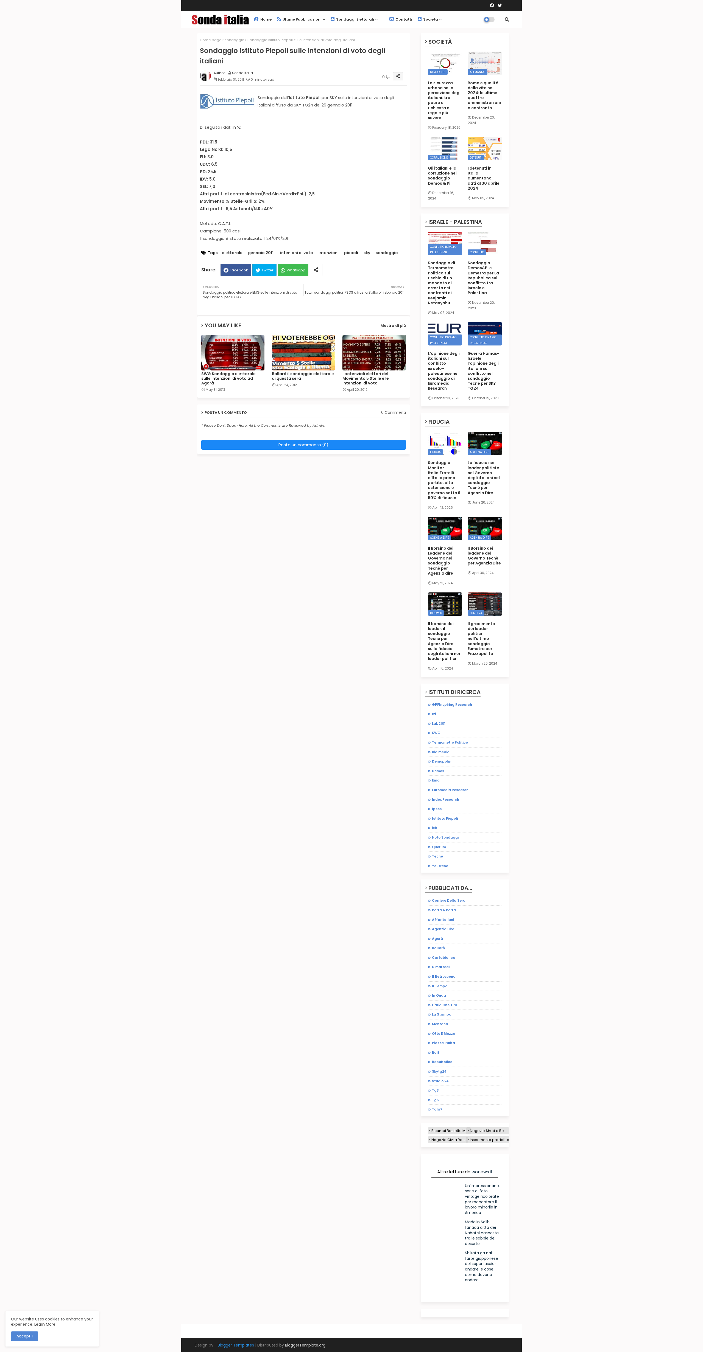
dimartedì (441, 967)
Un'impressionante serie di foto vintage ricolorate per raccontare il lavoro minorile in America (483, 1199)
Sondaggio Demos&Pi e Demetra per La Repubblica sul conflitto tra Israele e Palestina (483, 277)
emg (436, 780)
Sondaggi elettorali (354, 19)
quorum (439, 847)
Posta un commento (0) (303, 445)
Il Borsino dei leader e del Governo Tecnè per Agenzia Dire (484, 556)
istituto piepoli (445, 818)
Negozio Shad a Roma (489, 1130)
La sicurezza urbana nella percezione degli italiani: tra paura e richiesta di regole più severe (445, 100)
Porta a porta (444, 910)
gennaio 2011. (261, 252)
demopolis (441, 761)
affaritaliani (443, 919)
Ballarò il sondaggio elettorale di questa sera (303, 376)
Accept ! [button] (24, 1336)
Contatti (403, 19)
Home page (211, 40)
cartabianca (443, 957)
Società (430, 19)
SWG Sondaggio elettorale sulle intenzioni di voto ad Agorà (228, 379)
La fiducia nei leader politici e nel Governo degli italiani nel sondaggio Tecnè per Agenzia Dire (484, 477)
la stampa (441, 1014)
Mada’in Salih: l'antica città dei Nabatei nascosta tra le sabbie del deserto (482, 1232)
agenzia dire (443, 929)
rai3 (436, 1052)
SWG (436, 732)
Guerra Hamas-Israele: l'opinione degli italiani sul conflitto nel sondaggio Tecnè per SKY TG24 (483, 371)
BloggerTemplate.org (305, 1345)
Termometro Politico (450, 742)
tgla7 (437, 1109)
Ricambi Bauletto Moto (451, 1130)
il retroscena (444, 976)
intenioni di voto (296, 252)
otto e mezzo (443, 1033)
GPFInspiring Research (452, 704)
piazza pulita (443, 1043)
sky (367, 252)
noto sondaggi (445, 837)
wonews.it (482, 1172)
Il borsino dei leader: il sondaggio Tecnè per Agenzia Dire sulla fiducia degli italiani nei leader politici (444, 641)
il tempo (439, 986)
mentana (440, 1024)
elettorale (232, 252)
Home (266, 19)
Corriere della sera (448, 900)
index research (445, 799)
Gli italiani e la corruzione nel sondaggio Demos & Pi (442, 176)
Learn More (44, 1324)
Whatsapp (296, 270)
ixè (434, 827)
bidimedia (441, 752)
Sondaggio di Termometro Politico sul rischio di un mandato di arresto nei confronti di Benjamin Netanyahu (441, 282)
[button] (506, 19)
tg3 (435, 1090)
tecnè (437, 856)
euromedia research (450, 790)
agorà (437, 938)
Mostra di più (393, 325)
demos (438, 771)
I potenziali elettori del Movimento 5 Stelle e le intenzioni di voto (365, 379)
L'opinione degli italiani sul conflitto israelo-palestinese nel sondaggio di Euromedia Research (444, 371)
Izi (434, 714)
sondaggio (234, 40)
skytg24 (439, 1071)
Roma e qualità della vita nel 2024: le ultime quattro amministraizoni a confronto (484, 95)
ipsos (437, 808)
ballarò (438, 948)
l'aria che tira (444, 1005)
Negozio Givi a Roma (449, 1139)
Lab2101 (438, 723)
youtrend (440, 866)
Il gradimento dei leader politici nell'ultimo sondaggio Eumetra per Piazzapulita (481, 638)
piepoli (351, 252)
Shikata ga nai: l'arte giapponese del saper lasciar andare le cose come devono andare (481, 1266)
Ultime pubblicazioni (302, 19)
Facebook (239, 270)
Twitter (268, 270)
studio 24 (440, 1081)
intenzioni (329, 252)
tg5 (435, 1100)
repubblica (442, 1061)
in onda (439, 995)
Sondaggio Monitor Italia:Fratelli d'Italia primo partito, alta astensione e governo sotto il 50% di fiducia (444, 480)
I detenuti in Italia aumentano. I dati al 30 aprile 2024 (484, 178)
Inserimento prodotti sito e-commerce (504, 1139)
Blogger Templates (236, 1345)
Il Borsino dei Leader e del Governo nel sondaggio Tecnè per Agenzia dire (440, 561)
